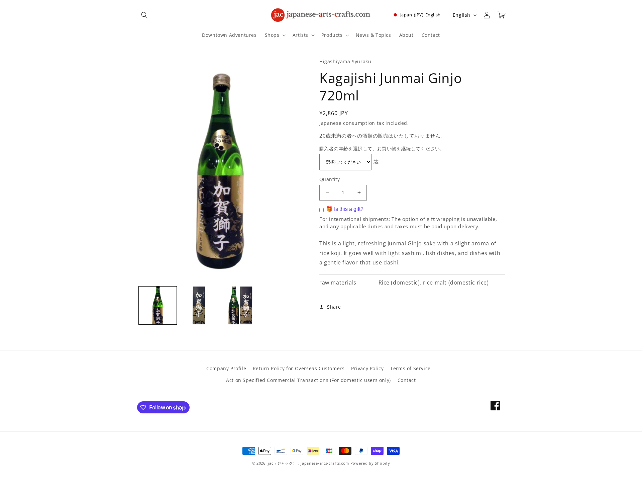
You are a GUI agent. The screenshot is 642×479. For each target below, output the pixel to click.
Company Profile (226, 368)
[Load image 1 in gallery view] (158, 305)
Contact (407, 380)
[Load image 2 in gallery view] (199, 305)
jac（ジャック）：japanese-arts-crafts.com (308, 463)
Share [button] (334, 307)
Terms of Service (410, 368)
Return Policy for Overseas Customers (299, 368)
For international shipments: (355, 218)
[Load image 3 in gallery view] (240, 305)
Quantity (329, 179)
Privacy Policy (367, 368)
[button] (144, 15)
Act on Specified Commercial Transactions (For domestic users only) (308, 380)
